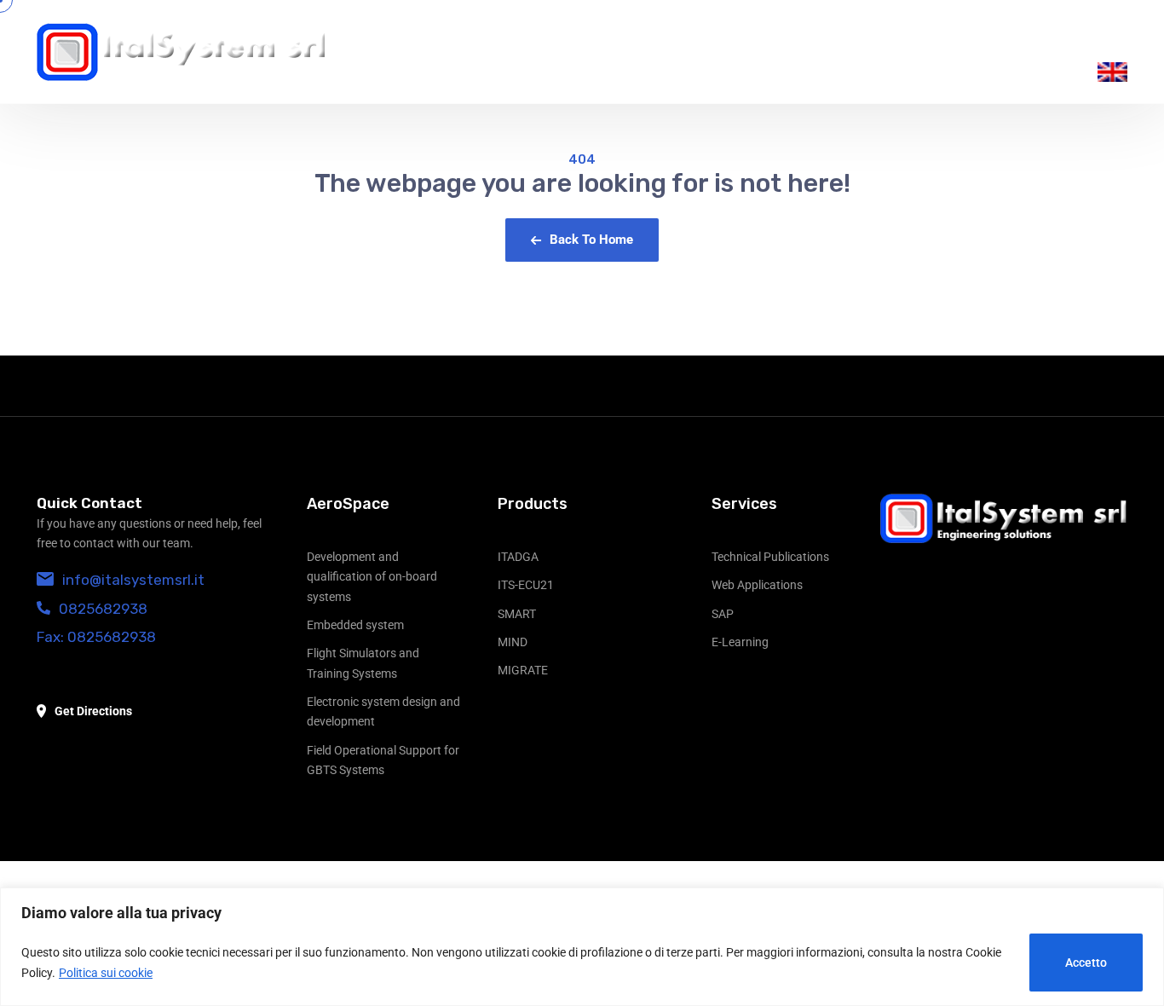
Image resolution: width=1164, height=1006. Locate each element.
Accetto (1086, 962)
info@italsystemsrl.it (133, 579)
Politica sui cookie (106, 973)
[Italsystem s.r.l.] (181, 52)
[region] (582, 946)
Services (744, 503)
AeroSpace (348, 503)
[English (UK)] (1112, 72)
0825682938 (103, 608)
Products (533, 503)
